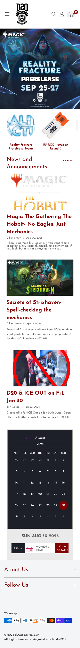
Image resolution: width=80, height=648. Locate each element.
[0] (71, 14)
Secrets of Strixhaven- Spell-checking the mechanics (34, 310)
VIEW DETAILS (62, 548)
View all (67, 160)
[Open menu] (7, 14)
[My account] (62, 14)
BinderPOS (59, 639)
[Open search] (53, 14)
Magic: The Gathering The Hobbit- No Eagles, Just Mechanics (39, 224)
